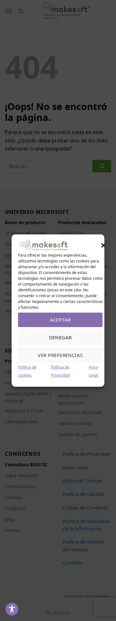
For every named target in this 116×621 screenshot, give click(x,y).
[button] (103, 245)
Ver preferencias (60, 355)
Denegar (60, 337)
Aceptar (60, 319)
